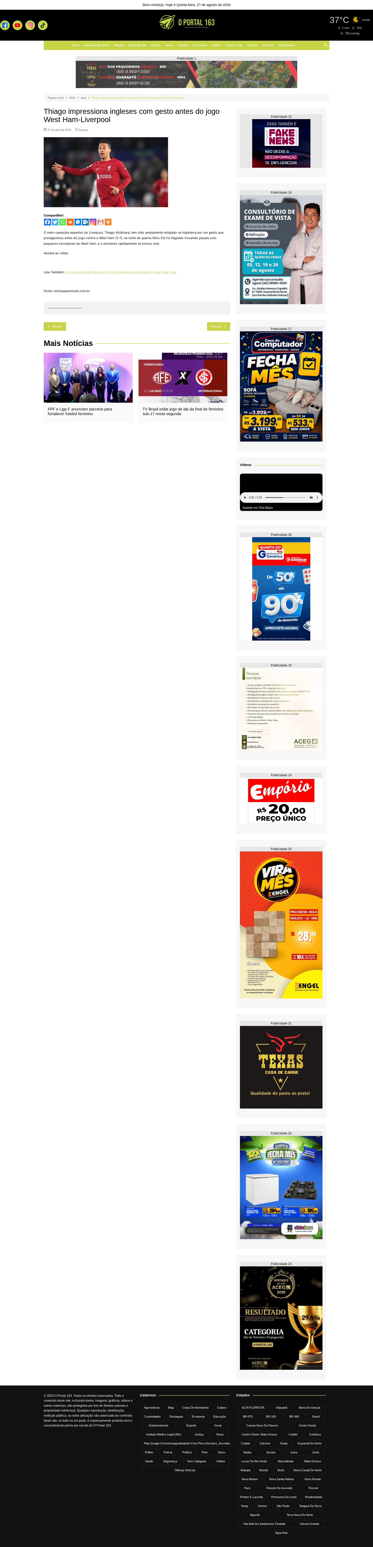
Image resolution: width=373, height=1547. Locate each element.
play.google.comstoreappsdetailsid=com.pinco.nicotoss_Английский (189, 1443)
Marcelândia (285, 1461)
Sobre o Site (233, 45)
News (220, 1434)
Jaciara (270, 1452)
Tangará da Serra (310, 1506)
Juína (315, 1452)
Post (204, 1452)
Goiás (284, 1443)
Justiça (199, 1434)
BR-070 (248, 1416)
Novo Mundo (137, 45)
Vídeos (220, 1461)
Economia (200, 45)
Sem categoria (196, 1461)
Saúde (216, 45)
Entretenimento (158, 1425)
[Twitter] (55, 222)
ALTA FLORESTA (253, 1407)
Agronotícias (152, 1407)
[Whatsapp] (62, 222)
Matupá (119, 45)
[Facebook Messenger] (77, 222)
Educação (219, 1416)
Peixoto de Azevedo (279, 1488)
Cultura (221, 1407)
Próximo (216, 326)
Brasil (316, 1416)
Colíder (293, 1434)
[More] (108, 222)
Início (75, 45)
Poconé (313, 1488)
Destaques (176, 1416)
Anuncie (268, 45)
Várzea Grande (309, 1523)
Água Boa (281, 1532)
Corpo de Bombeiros (195, 1407)
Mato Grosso (312, 1461)
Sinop (244, 1506)
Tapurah (255, 1514)
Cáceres (265, 1443)
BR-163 (271, 1416)
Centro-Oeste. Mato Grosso (259, 1434)
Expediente (287, 45)
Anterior (57, 326)
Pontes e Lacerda (251, 1497)
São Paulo (282, 1506)
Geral (169, 45)
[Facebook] (47, 222)
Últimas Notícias (185, 1470)
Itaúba (247, 1452)
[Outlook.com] (85, 222)
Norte (280, 1470)
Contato (252, 45)
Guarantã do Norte (96, 45)
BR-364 (294, 1416)
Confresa (315, 1434)
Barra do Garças (310, 1407)
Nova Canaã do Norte (308, 1470)
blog (171, 1407)
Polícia (156, 45)
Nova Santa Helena (281, 1479)
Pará (247, 1488)
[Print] (70, 222)
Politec (149, 1452)
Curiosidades (152, 1416)
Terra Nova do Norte (300, 1514)
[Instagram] (93, 222)
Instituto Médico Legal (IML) (163, 1434)
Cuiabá (245, 1443)
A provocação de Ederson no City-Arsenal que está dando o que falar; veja (120, 272)
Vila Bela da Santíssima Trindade (264, 1523)
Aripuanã (281, 1407)
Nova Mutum (249, 1479)
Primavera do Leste (284, 1497)
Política (187, 1452)
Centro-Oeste (307, 1425)
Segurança (170, 1461)
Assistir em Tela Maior (258, 507)
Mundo (263, 1470)
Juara (293, 1452)
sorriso (262, 1506)
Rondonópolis (313, 1497)
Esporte (183, 45)
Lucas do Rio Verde (254, 1461)
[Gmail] (100, 222)
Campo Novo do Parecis (262, 1425)
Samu (221, 1452)
